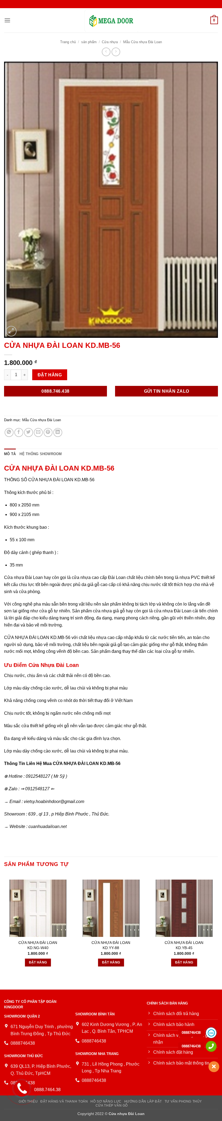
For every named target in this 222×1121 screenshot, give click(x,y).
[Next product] (106, 52)
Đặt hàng (50, 375)
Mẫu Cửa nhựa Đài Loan (142, 42)
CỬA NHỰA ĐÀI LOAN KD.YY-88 (111, 945)
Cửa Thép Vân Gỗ (112, 1105)
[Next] (218, 922)
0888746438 (191, 1033)
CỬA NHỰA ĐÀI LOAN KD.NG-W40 (37, 945)
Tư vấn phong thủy (183, 1101)
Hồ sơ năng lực (106, 1101)
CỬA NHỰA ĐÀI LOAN (76, 763)
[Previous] (4, 922)
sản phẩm (89, 42)
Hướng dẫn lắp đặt (143, 1101)
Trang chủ (68, 42)
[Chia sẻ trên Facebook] (18, 432)
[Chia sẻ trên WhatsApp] (9, 432)
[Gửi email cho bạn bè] (38, 432)
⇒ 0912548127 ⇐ (37, 788)
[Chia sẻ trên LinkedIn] (57, 432)
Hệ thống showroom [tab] (40, 454)
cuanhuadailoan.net (47, 826)
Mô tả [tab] (10, 454)
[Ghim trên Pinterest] (48, 432)
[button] (7, 20)
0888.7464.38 (47, 1089)
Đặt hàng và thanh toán (64, 1101)
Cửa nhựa (110, 42)
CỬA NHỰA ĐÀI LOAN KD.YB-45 (184, 945)
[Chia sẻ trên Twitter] (28, 432)
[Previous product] (116, 52)
